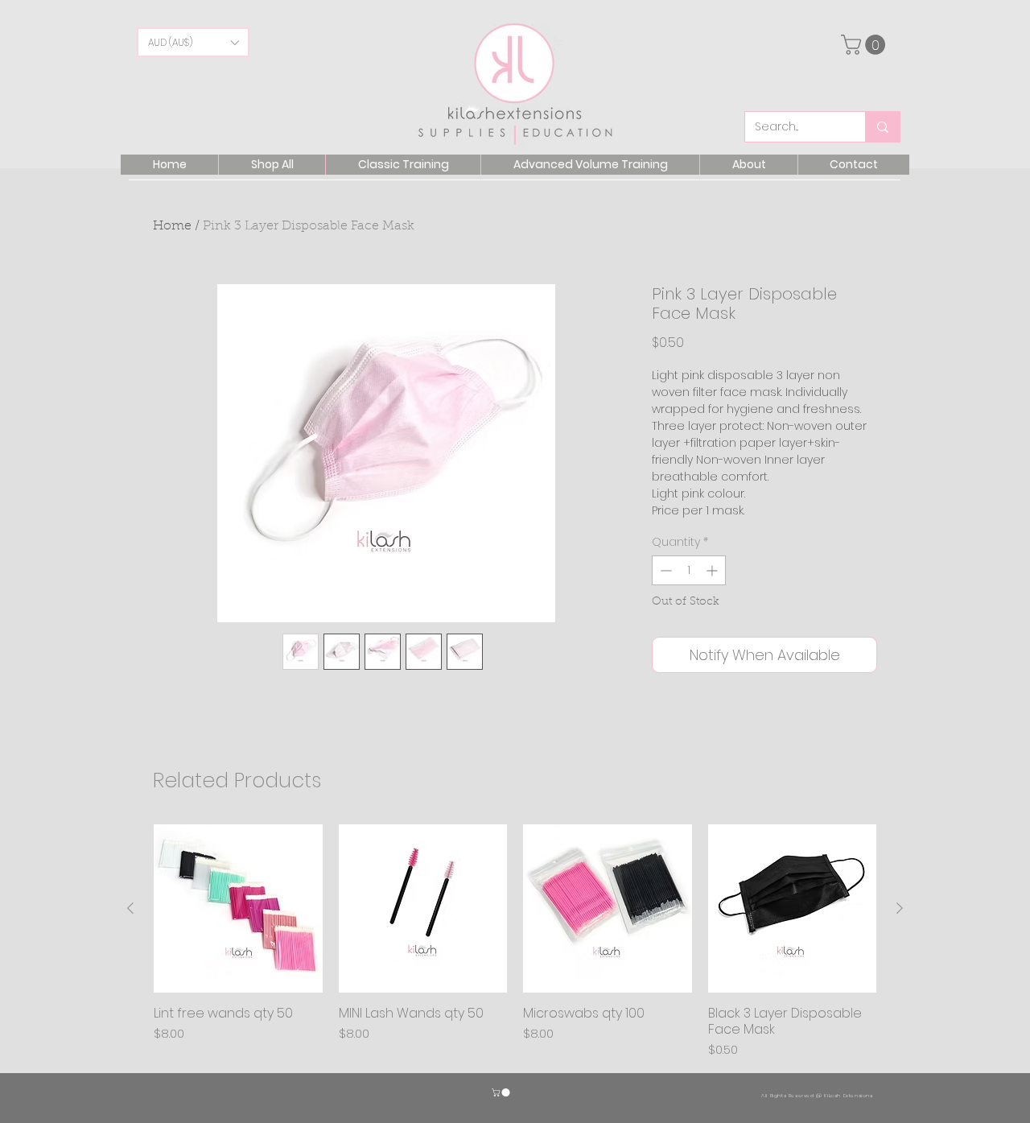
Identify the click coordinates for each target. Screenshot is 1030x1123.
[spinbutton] (688, 570)
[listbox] (193, 42)
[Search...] (882, 127)
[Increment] (713, 570)
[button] (193, 42)
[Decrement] (664, 570)
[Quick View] (238, 908)
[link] (865, 45)
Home (172, 226)
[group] (515, 942)
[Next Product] (899, 908)
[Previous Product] (130, 908)
